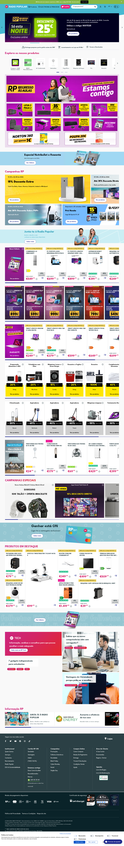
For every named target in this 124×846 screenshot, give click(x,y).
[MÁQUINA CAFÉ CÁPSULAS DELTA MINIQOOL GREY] (98, 593)
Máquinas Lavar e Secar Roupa (54, 365)
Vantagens (31, 755)
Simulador (31, 751)
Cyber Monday (55, 764)
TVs (91, 68)
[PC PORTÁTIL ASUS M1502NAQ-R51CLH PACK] (56, 259)
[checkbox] (75, 836)
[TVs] (91, 62)
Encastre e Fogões (74, 364)
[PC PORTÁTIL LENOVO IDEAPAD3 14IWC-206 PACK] (77, 259)
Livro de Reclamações (103, 773)
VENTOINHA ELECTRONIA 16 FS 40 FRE (34, 444)
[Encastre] (103, 62)
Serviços (7, 755)
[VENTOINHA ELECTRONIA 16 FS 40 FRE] (35, 452)
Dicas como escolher (34, 770)
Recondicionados (33, 774)
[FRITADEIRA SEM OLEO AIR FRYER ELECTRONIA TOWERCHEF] (15, 563)
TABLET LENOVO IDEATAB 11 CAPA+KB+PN (34, 329)
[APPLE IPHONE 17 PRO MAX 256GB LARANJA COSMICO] (68, 593)
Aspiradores (34, 403)
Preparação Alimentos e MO (15, 365)
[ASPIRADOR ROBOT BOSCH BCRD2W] (98, 259)
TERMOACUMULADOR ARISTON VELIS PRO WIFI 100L (108, 554)
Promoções (54, 751)
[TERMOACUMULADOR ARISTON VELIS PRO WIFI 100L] (108, 563)
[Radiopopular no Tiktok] (29, 741)
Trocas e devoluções (79, 761)
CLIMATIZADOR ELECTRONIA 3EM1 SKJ (54, 444)
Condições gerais (79, 764)
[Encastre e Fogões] (74, 376)
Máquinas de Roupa (78, 68)
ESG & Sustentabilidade (12, 767)
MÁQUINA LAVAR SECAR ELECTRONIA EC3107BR (14, 584)
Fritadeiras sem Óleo (34, 365)
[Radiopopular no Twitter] (10, 741)
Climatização (15, 403)
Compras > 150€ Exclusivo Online (15, 69)
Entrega (76, 758)
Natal (52, 767)
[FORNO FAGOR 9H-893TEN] (88, 563)
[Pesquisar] (95, 6)
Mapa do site (41, 813)
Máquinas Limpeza (94, 403)
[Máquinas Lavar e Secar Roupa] (54, 376)
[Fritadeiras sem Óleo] (34, 376)
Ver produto (14, 317)
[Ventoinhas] (53, 62)
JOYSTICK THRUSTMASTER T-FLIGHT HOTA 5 (41, 554)
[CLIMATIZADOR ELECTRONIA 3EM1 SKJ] (56, 452)
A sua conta (100, 751)
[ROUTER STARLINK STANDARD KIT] (68, 563)
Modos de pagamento (80, 755)
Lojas (109, 739)
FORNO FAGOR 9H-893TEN (86, 554)
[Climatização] (14, 414)
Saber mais (30, 241)
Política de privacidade (65, 833)
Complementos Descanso (114, 365)
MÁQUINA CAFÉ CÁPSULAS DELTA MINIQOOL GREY (98, 583)
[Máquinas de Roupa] (78, 62)
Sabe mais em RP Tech (18, 650)
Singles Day (54, 770)
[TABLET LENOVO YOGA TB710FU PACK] (98, 336)
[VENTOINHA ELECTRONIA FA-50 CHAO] (77, 452)
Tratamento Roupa (114, 403)
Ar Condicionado (40, 68)
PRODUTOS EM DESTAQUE (21, 546)
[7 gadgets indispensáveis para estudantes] (35, 682)
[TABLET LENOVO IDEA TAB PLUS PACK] (56, 336)
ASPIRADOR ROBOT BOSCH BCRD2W (95, 252)
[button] (84, 2)
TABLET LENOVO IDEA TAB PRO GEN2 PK (76, 329)
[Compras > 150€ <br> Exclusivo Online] (15, 62)
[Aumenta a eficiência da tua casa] (66, 719)
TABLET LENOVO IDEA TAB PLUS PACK (56, 329)
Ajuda (75, 767)
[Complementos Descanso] (114, 376)
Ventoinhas (53, 68)
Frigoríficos (66, 68)
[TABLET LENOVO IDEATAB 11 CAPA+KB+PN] (35, 336)
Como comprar (78, 751)
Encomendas (100, 755)
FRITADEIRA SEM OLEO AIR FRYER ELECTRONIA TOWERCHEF (14, 554)
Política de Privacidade (13, 813)
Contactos (8, 758)
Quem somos (9, 751)
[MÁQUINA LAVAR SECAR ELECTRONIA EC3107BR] (15, 593)
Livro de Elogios (101, 770)
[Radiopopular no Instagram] (25, 741)
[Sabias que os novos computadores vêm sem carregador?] (93, 654)
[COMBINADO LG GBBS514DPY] (35, 259)
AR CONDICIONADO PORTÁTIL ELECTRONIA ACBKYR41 (96, 445)
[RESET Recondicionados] (27, 62)
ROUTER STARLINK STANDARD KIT (65, 554)
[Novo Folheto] (14, 261)
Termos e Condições (29, 813)
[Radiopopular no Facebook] (5, 741)
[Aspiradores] (34, 414)
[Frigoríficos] (66, 62)
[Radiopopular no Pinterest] (20, 741)
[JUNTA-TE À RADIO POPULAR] (16, 719)
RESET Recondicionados (28, 69)
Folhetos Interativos (57, 755)
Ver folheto (30, 163)
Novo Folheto (15, 249)
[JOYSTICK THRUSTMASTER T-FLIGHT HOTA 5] (41, 572)
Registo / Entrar (101, 758)
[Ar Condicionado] (40, 62)
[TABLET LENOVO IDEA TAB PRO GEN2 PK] (77, 336)
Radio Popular (9, 764)
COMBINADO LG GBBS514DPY (31, 252)
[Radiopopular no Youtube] (15, 741)
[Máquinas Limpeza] (94, 414)
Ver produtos (14, 200)
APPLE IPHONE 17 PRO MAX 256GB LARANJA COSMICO (66, 584)
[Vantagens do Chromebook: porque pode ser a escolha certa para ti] (93, 690)
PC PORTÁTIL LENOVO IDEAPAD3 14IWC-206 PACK (75, 252)
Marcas (30, 777)
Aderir (30, 758)
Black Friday (54, 761)
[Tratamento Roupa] (114, 414)
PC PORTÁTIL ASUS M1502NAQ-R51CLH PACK (55, 252)
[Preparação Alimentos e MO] (14, 376)
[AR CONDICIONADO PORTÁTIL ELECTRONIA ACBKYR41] (98, 452)
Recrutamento (9, 761)
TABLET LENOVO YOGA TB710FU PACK (96, 329)
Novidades (54, 758)
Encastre (104, 68)
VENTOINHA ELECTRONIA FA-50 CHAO (76, 444)
